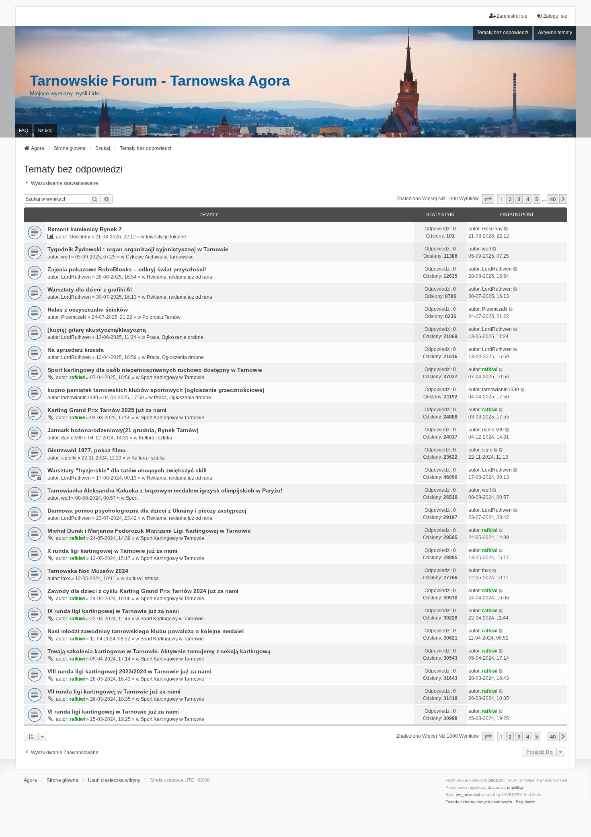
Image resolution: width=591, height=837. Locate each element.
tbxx (65, 578)
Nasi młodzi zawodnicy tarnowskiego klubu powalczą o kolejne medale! (145, 631)
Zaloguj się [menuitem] (555, 16)
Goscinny (80, 237)
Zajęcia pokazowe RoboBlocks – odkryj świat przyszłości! (126, 269)
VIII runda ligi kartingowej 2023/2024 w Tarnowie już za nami (129, 671)
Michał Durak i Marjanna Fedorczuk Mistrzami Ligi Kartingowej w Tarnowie (149, 530)
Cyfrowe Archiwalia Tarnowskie (160, 257)
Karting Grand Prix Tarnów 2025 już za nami (106, 410)
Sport (131, 498)
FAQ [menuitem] (23, 130)
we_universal (468, 794)
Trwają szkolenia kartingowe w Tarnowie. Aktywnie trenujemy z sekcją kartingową (159, 651)
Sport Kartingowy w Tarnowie (172, 377)
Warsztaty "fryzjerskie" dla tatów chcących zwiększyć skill (127, 470)
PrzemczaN (73, 317)
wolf (65, 257)
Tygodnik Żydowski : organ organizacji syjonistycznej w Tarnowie (137, 249)
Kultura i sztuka (155, 438)
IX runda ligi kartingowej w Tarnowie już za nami (113, 611)
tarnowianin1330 (79, 397)
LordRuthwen (76, 277)
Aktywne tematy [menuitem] (555, 32)
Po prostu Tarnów (161, 317)
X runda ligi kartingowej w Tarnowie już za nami (112, 551)
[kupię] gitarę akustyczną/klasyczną (96, 329)
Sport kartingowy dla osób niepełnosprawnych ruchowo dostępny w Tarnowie (154, 370)
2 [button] (510, 199)
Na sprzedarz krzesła (75, 350)
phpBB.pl (515, 787)
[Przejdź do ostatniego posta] (506, 228)
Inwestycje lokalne (166, 237)
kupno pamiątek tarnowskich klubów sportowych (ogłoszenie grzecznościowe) (156, 390)
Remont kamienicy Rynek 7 (84, 229)
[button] (488, 199)
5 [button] (536, 199)
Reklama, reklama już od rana (179, 277)
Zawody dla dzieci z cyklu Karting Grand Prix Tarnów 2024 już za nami (142, 591)
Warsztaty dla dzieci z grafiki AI (89, 289)
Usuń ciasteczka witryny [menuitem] (114, 780)
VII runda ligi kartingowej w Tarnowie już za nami (114, 691)
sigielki (68, 458)
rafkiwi (77, 377)
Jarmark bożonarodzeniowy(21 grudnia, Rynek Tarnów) (123, 430)
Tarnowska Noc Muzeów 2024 (87, 571)
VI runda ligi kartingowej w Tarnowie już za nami (113, 711)
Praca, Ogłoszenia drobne (174, 337)
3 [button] (518, 199)
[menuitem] (478, 802)
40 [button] (553, 199)
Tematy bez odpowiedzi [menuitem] (502, 32)
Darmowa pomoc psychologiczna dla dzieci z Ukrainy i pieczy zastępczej (146, 510)
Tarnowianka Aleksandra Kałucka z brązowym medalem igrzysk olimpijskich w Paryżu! (165, 490)
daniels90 (72, 438)
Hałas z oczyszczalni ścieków (87, 309)
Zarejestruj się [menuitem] (512, 16)
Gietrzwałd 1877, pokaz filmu (86, 450)
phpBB (494, 780)
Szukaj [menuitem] (45, 130)
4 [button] (527, 199)
